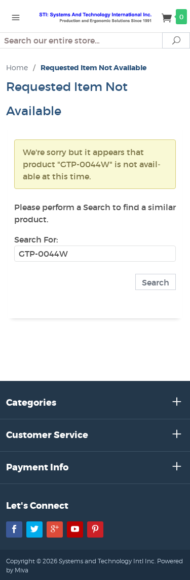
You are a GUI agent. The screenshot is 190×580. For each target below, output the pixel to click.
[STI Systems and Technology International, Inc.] (95, 16)
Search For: (36, 239)
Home (17, 67)
